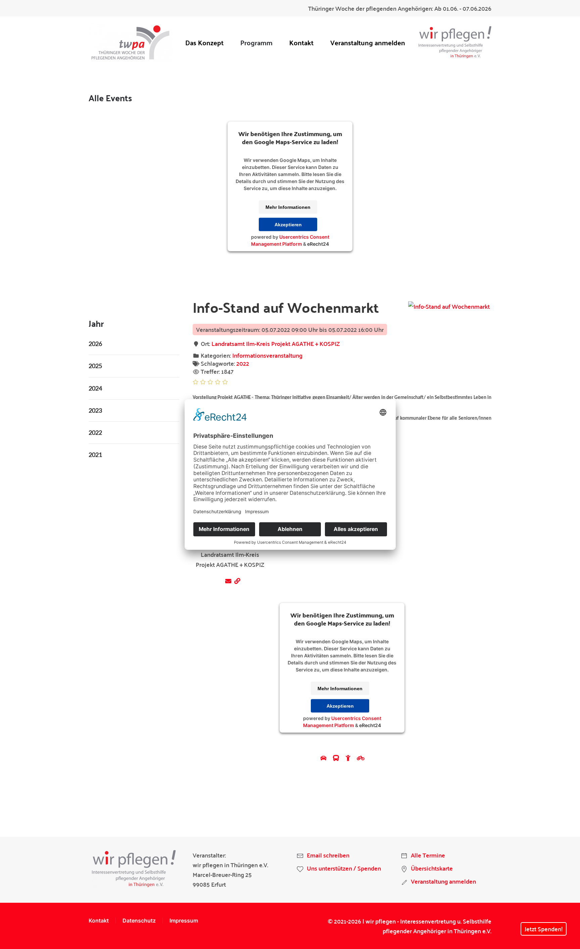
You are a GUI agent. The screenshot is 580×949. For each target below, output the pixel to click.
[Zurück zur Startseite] (131, 42)
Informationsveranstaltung (267, 355)
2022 (242, 363)
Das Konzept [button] (204, 42)
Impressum (184, 920)
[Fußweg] (349, 758)
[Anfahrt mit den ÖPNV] (337, 758)
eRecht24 (318, 243)
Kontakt (301, 42)
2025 (95, 365)
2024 (95, 388)
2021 (95, 454)
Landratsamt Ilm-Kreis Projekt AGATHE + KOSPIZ (275, 343)
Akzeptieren (288, 224)
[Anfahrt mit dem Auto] (324, 758)
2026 (95, 343)
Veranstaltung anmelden (367, 42)
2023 (95, 410)
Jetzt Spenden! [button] (544, 928)
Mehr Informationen (287, 207)
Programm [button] (256, 42)
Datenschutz (139, 920)
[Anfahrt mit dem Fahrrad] (360, 758)
